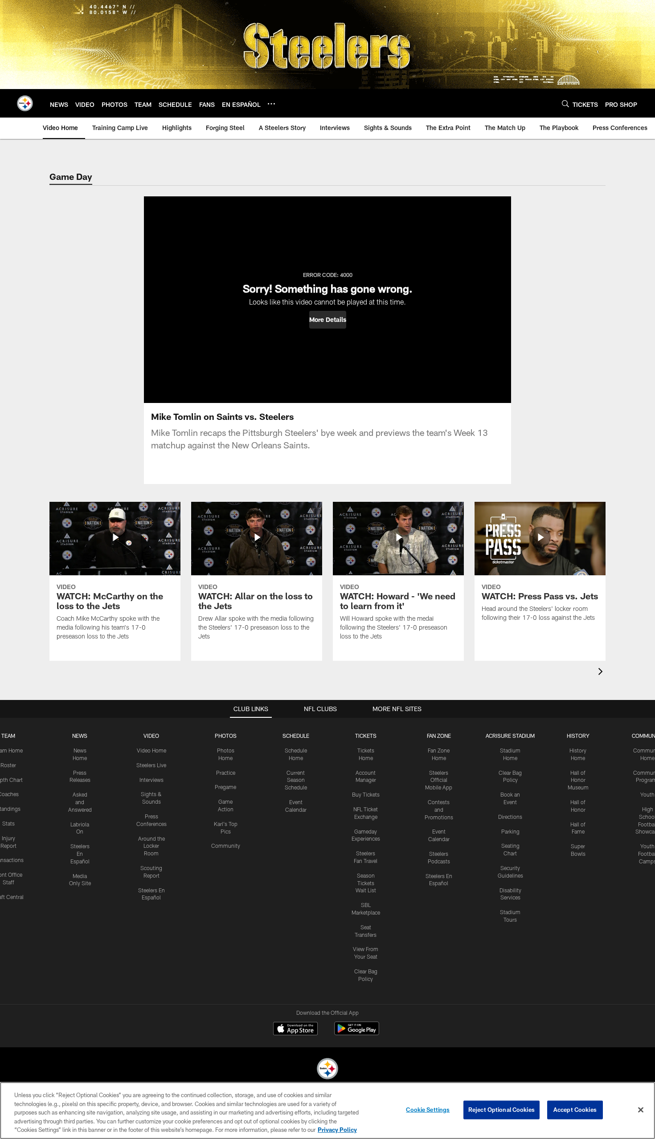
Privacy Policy (337, 1129)
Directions (510, 817)
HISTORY (578, 735)
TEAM (8, 735)
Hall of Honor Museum (578, 780)
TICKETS (366, 735)
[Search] (565, 104)
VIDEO (151, 735)
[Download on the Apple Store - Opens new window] (295, 1029)
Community (225, 845)
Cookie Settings (428, 1109)
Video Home (151, 750)
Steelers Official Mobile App (438, 780)
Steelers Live (151, 765)
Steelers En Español (80, 853)
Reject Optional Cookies (501, 1109)
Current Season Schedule (296, 780)
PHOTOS (226, 735)
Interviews (151, 780)
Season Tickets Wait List (366, 883)
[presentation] (602, 672)
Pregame (225, 787)
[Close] (641, 1110)
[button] (327, 320)
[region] (327, 1110)
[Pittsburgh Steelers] (327, 1069)
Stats (8, 823)
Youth (647, 794)
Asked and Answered (80, 802)
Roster (8, 765)
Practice (225, 772)
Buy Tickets (366, 794)
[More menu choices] (271, 103)
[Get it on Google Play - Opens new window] (356, 1033)
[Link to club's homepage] (25, 103)
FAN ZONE (439, 735)
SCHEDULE (295, 735)
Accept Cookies (575, 1109)
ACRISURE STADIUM (510, 735)
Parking (510, 831)
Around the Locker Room (151, 846)
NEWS (79, 735)
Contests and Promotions (439, 809)
